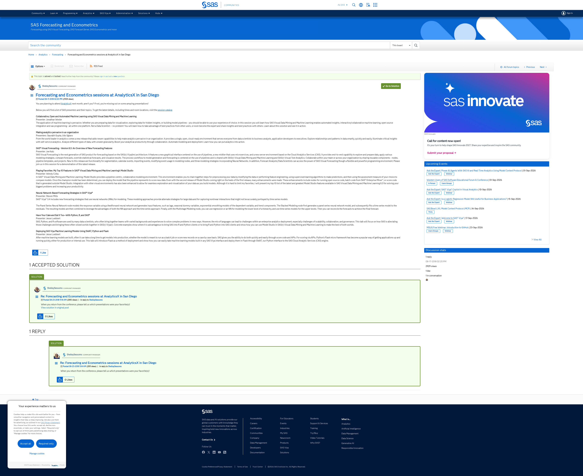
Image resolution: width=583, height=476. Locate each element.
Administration (123, 13)
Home (31, 54)
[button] (32, 95)
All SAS (341, 4)
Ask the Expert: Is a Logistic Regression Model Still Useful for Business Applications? (467, 199)
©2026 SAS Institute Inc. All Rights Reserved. (286, 467)
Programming (69, 13)
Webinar (449, 174)
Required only (46, 443)
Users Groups (447, 183)
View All (538, 239)
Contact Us (368, 5)
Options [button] (39, 66)
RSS (224, 452)
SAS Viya (104, 13)
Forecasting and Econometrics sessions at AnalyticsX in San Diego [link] (99, 54)
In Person (431, 183)
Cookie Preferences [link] (209, 467)
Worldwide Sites (361, 5)
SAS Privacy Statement (50, 422)
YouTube (219, 452)
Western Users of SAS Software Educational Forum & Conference (457, 180)
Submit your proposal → (441, 153)
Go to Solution (392, 86)
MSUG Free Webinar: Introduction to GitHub (447, 227)
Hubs (157, 13)
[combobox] (224, 45)
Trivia (430, 212)
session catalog (165, 110)
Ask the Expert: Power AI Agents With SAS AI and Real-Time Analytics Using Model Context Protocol (474, 170)
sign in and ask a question (112, 76)
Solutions (143, 13)
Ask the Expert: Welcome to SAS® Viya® (445, 218)
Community (37, 13)
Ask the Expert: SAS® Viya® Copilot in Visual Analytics (452, 189)
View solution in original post (55, 307)
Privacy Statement (224, 467)
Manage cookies (36, 453)
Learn (53, 13)
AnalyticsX (66, 103)
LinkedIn (214, 452)
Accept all (25, 443)
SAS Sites (375, 5)
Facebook (203, 452)
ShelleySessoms (50, 86)
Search (354, 5)
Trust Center (257, 467)
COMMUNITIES (231, 5)
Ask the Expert (434, 174)
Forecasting (57, 54)
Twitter (208, 452)
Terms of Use (242, 467)
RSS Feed (98, 66)
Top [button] (36, 399)
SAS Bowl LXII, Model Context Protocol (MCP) (448, 208)
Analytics (87, 13)
